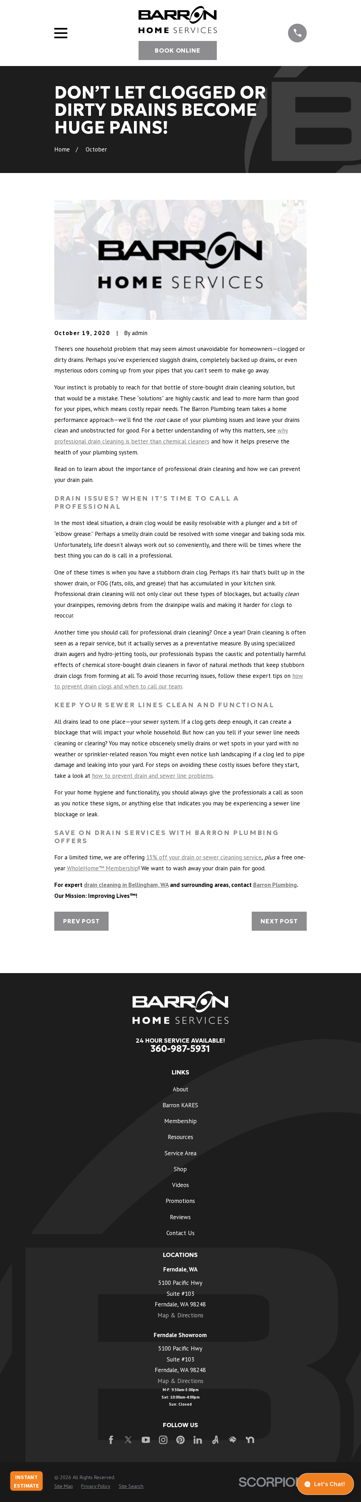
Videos (180, 1185)
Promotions (180, 1201)
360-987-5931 (180, 1048)
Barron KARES (180, 1105)
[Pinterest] (180, 1440)
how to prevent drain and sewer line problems (152, 776)
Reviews (180, 1217)
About (180, 1089)
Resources (180, 1137)
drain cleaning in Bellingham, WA (126, 885)
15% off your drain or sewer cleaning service (204, 857)
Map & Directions (180, 1315)
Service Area (180, 1153)
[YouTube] (146, 1440)
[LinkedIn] (198, 1440)
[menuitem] (63, 1486)
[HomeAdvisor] (232, 1440)
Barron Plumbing (275, 885)
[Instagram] (163, 1440)
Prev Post (81, 921)
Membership (180, 1121)
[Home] (178, 19)
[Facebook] (111, 1440)
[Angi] (215, 1440)
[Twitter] (128, 1440)
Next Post (279, 921)
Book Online (177, 50)
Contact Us (180, 1233)
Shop (180, 1169)
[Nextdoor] (250, 1440)
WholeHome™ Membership (102, 868)
